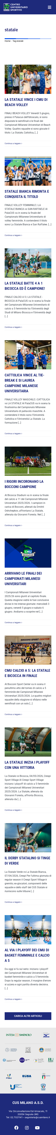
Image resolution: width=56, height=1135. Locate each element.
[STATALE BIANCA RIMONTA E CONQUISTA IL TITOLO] (28, 171)
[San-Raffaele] (38, 1059)
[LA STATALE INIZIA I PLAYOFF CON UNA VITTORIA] (28, 742)
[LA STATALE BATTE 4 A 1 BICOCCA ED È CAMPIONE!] (28, 263)
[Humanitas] (50, 1059)
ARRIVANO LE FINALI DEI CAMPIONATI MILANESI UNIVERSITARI (23, 578)
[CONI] (46, 1074)
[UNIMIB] (28, 1048)
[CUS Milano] (15, 4)
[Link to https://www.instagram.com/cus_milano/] (27, 1128)
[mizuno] (46, 1033)
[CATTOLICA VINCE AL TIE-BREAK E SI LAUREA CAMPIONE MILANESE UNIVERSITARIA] (28, 354)
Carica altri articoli (28, 1016)
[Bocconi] (9, 1059)
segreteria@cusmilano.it (37, 1117)
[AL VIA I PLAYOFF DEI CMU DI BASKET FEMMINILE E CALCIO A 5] (28, 929)
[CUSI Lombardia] (43, 1084)
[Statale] (11, 1048)
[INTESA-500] (18, 1034)
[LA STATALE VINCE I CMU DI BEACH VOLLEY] (28, 79)
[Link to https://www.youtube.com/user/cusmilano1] (37, 1128)
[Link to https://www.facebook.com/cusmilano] (16, 1128)
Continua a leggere (13, 143)
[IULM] (24, 1058)
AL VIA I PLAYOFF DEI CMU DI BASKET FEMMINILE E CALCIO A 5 (27, 955)
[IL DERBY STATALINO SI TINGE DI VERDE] (28, 837)
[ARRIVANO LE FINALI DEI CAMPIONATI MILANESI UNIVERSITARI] (28, 553)
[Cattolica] (45, 1048)
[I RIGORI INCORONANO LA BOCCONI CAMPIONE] (28, 461)
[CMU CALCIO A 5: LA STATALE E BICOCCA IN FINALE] (28, 650)
